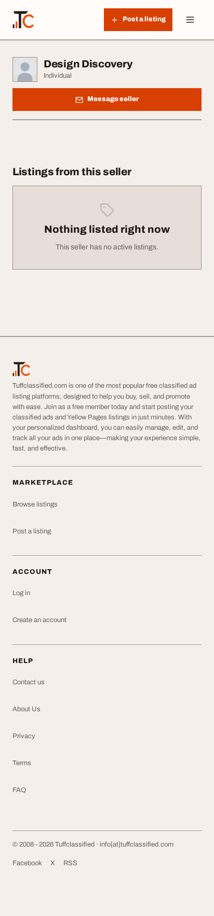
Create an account (39, 620)
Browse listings (35, 504)
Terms (21, 763)
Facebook (27, 863)
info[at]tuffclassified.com (136, 844)
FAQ (19, 790)
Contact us (28, 682)
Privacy (23, 736)
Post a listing (31, 531)
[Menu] (190, 19)
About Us (26, 709)
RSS (70, 863)
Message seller (113, 99)
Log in (21, 593)
